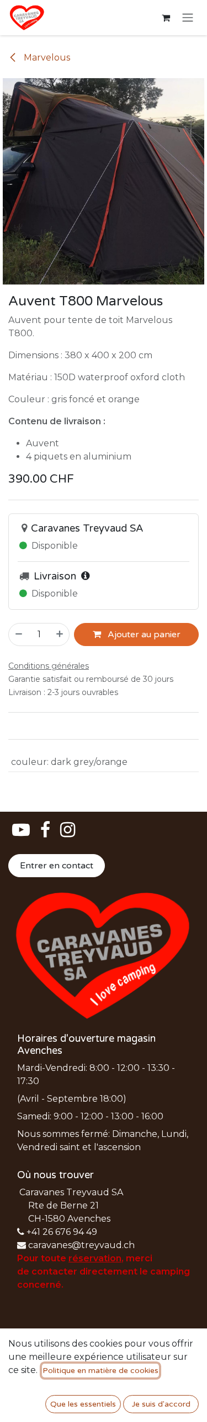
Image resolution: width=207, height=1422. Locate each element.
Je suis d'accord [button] (161, 1404)
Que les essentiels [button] (83, 1404)
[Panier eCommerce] (166, 18)
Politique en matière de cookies (100, 1370)
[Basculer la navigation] (188, 18)
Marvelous (46, 57)
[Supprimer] (18, 635)
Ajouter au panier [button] (143, 634)
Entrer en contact (56, 865)
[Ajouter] (60, 635)
